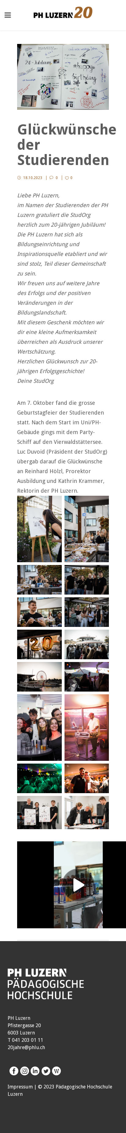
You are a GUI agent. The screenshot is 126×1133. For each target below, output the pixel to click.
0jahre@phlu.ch (27, 1047)
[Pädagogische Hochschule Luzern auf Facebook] (13, 1071)
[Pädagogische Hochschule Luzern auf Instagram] (23, 1071)
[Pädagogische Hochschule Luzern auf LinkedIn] (34, 1071)
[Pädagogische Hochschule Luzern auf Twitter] (44, 1071)
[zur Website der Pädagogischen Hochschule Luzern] (46, 996)
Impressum (20, 1087)
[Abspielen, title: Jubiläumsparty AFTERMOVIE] (78, 885)
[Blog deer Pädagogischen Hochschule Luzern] (55, 1071)
